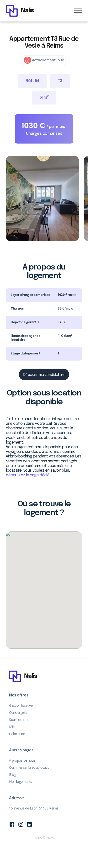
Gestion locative (21, 705)
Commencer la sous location (30, 767)
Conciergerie (18, 712)
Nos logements (20, 781)
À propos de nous (22, 760)
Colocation (17, 733)
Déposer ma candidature (44, 374)
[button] (78, 11)
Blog (12, 774)
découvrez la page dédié (28, 475)
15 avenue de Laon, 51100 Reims (33, 808)
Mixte (13, 726)
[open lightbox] (42, 198)
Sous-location (19, 719)
